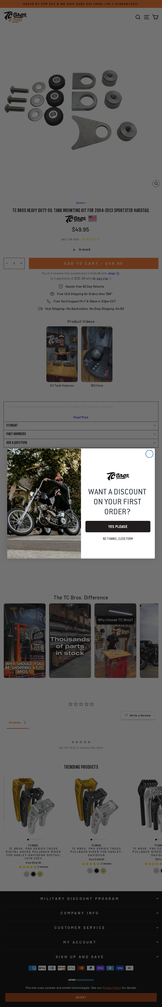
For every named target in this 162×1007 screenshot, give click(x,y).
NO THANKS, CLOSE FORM (118, 539)
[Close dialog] (149, 454)
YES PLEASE (117, 526)
